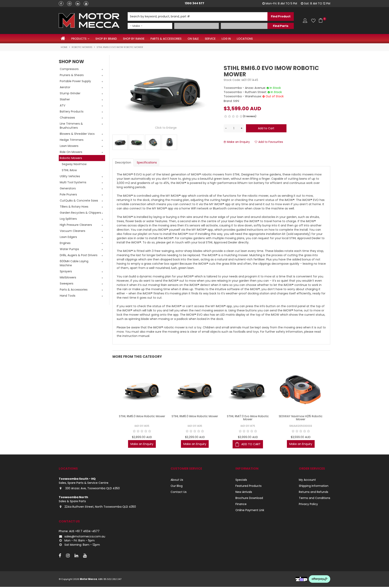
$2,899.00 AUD (142, 437)
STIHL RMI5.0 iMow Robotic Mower (142, 416)
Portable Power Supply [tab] (75, 81)
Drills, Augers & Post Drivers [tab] (78, 255)
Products (79, 39)
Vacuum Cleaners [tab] (72, 231)
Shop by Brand (106, 39)
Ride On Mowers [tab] (71, 152)
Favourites (313, 20)
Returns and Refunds (313, 492)
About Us (177, 480)
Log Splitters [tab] (68, 219)
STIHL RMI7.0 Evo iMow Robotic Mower (248, 417)
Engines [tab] (65, 243)
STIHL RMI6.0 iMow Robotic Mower (195, 416)
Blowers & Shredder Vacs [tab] (77, 134)
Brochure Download (249, 498)
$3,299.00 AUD (195, 437)
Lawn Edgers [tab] (68, 237)
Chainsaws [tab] (67, 118)
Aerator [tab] (65, 87)
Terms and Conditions (314, 498)
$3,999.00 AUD (248, 437)
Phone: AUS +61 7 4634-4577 (79, 531)
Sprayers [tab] (66, 271)
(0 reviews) (249, 116)
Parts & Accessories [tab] (74, 290)
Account (305, 20)
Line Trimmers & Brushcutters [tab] (71, 126)
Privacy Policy (308, 504)
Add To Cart (251, 444)
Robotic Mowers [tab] (71, 158)
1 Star (225, 116)
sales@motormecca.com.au (84, 536)
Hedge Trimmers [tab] (71, 140)
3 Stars (233, 116)
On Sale (193, 39)
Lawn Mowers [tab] (69, 146)
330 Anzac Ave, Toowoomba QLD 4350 (92, 488)
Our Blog (177, 486)
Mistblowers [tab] (68, 277)
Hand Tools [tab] (67, 296)
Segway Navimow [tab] (74, 164)
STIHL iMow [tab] (69, 170)
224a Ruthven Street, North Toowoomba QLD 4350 (100, 507)
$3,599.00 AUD (301, 437)
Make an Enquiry (238, 141)
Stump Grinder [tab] (70, 93)
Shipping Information (313, 486)
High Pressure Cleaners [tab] (76, 225)
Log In (226, 39)
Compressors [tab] (69, 69)
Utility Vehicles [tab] (70, 176)
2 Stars (229, 116)
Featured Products (248, 486)
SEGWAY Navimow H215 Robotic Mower (301, 417)
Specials (241, 480)
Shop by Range (133, 39)
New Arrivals (243, 492)
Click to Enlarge (166, 128)
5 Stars (241, 116)
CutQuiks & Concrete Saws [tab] (79, 200)
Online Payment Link (249, 510)
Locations (245, 39)
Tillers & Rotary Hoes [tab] (74, 207)
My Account (307, 480)
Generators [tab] (68, 188)
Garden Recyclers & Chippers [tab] (80, 213)
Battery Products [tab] (71, 111)
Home (63, 38)
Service (210, 39)
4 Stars (237, 116)
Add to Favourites (270, 141)
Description (123, 162)
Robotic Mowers (82, 47)
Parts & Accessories (166, 39)
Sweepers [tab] (66, 283)
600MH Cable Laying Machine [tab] (74, 263)
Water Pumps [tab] (69, 249)
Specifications (147, 162)
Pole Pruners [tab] (68, 194)
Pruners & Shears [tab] (72, 75)
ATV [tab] (62, 105)
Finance (241, 504)
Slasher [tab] (65, 99)
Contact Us (179, 492)
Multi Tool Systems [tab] (73, 182)
